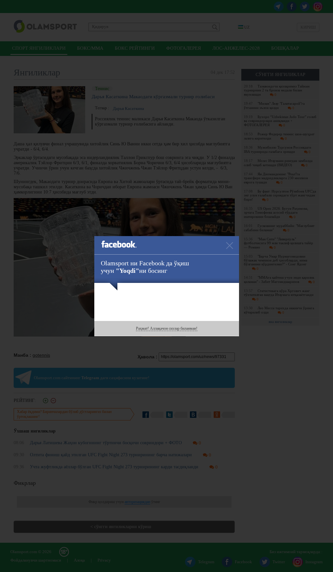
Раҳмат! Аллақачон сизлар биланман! (166, 328)
